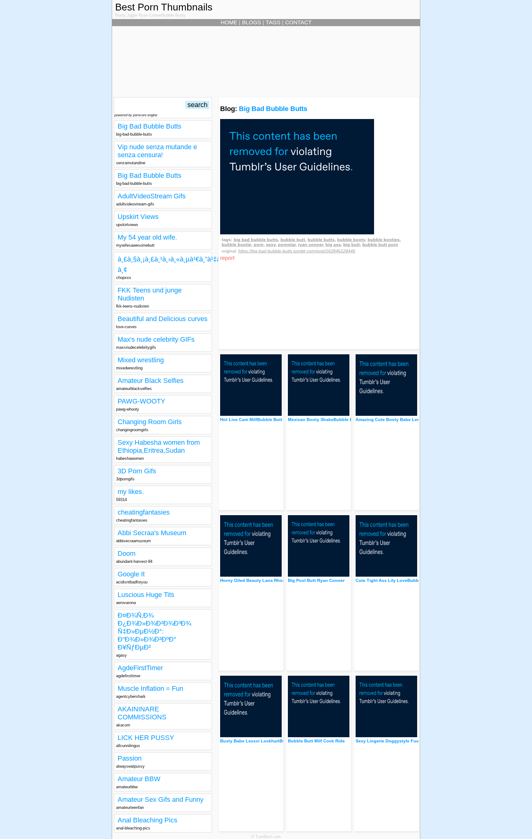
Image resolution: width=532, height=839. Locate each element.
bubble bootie (236, 244)
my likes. (131, 491)
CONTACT (298, 22)
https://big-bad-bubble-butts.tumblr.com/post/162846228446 (296, 251)
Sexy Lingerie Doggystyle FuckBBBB (394, 740)
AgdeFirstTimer (140, 668)
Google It (131, 574)
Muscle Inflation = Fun (150, 688)
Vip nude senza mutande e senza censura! (157, 151)
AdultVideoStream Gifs (152, 196)
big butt (351, 244)
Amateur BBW (139, 779)
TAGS (273, 22)
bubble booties (384, 239)
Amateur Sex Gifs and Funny (161, 799)
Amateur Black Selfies (150, 380)
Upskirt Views (138, 217)
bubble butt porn (380, 244)
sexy (271, 244)
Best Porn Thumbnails (163, 7)
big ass (333, 244)
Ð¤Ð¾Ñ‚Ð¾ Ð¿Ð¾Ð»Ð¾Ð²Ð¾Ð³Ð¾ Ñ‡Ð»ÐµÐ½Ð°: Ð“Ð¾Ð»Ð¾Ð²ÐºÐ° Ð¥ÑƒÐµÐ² (154, 631)
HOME (229, 22)
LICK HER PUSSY (146, 738)
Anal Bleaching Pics (147, 820)
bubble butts (321, 239)
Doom (126, 553)
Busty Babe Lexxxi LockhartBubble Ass (262, 740)
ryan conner (310, 244)
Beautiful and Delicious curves (163, 319)
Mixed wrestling (141, 360)
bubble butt (292, 239)
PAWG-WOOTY (141, 401)
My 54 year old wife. (147, 237)
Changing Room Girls (150, 422)
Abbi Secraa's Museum (152, 533)
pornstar (287, 244)
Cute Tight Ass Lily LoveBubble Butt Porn (400, 580)
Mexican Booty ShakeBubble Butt (323, 419)
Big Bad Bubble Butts (149, 126)
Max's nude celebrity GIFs (156, 339)
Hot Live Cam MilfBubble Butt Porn (256, 419)
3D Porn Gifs (137, 471)
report (227, 258)
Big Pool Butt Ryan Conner (316, 580)
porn (259, 244)
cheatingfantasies (144, 512)
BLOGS (251, 22)
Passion (130, 758)
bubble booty (351, 239)
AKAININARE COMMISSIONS (142, 713)
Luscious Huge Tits (146, 594)
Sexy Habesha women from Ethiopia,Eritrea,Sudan (159, 446)
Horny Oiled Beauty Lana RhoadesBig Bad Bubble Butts (279, 580)
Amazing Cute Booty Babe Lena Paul (394, 419)
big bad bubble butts (256, 239)
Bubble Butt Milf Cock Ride (316, 740)
